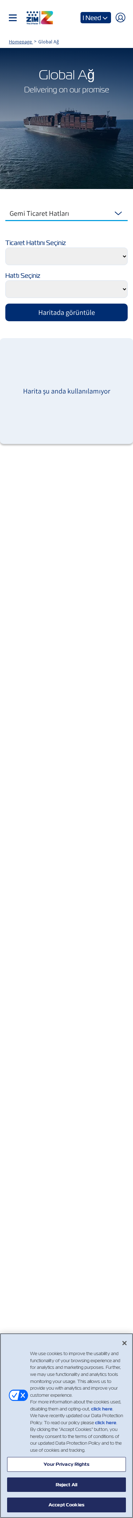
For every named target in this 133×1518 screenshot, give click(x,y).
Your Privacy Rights (66, 1464)
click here (101, 1409)
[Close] (124, 1343)
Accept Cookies (66, 1505)
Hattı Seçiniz (22, 276)
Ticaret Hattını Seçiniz (35, 243)
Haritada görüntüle (66, 312)
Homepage (21, 41)
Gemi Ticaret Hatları (39, 213)
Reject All (66, 1485)
